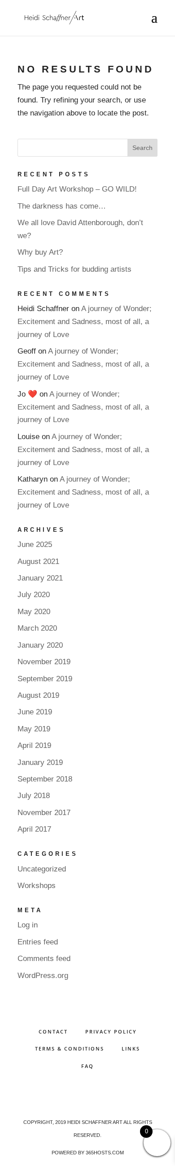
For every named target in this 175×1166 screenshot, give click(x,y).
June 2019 (35, 712)
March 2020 (37, 628)
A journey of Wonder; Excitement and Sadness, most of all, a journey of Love (85, 321)
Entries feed (38, 942)
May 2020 (34, 611)
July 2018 (34, 795)
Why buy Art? (40, 252)
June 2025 (35, 544)
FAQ (87, 1066)
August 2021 (38, 561)
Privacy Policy (111, 1031)
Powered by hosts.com (88, 1152)
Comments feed (44, 958)
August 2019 (38, 695)
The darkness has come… (62, 206)
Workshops (37, 885)
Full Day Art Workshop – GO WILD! (77, 189)
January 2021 (40, 578)
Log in (28, 925)
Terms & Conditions (69, 1048)
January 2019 (40, 762)
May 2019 (34, 729)
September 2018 (45, 779)
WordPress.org (43, 975)
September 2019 (45, 679)
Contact (53, 1031)
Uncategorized (42, 869)
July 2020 (34, 594)
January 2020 (40, 645)
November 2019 (44, 662)
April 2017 (34, 829)
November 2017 (44, 812)
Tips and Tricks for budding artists (74, 269)
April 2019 (34, 745)
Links (131, 1048)
